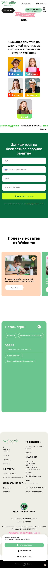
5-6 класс (32, 74)
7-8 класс (15, 95)
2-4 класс (15, 74)
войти (44, 11)
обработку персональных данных (34, 388)
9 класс (32, 95)
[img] (15, 64)
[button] (33, 10)
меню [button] (9, 10)
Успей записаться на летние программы (25, 14)
